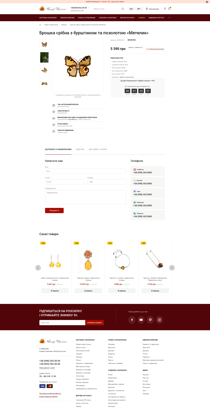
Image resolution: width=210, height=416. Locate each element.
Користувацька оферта (48, 396)
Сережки (111, 344)
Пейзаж (79, 357)
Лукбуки (146, 394)
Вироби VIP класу (127, 18)
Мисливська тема (83, 366)
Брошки (64, 25)
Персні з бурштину (150, 363)
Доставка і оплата (98, 149)
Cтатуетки (112, 394)
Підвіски (111, 354)
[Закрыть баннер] (207, 2)
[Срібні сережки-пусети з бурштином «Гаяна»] (55, 260)
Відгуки (80, 149)
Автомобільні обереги (116, 397)
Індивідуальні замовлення (86, 388)
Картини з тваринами (84, 363)
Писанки (111, 406)
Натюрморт (80, 385)
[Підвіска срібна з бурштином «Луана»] (88, 260)
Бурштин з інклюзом (116, 390)
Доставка (146, 384)
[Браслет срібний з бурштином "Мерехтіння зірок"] (155, 260)
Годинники (112, 378)
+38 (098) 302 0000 (142, 183)
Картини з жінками (83, 369)
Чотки (145, 354)
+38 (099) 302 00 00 (49, 363)
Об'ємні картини (82, 382)
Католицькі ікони (83, 350)
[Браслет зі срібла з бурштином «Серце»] (122, 260)
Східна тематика (82, 379)
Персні (110, 360)
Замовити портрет (156, 18)
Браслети (111, 347)
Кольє (110, 357)
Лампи (78, 406)
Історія (145, 381)
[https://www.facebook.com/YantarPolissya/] (131, 320)
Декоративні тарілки (116, 384)
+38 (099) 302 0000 (142, 172)
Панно (78, 360)
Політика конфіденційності (50, 393)
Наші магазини (154, 9)
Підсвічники (113, 403)
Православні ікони (83, 344)
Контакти (146, 387)
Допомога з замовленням (58, 149)
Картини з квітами (83, 373)
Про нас (146, 378)
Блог (144, 390)
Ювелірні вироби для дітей (153, 360)
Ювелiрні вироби (67, 18)
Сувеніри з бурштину (107, 18)
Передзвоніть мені (77, 10)
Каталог (146, 375)
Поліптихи (80, 376)
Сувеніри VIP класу (83, 400)
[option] (44, 44)
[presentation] (38, 268)
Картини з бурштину (48, 18)
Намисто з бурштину (151, 344)
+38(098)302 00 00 (79, 7)
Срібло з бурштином (86, 18)
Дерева (111, 381)
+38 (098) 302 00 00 (49, 360)
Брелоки (111, 387)
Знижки (141, 18)
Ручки (110, 375)
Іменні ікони (81, 347)
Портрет (79, 354)
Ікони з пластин (82, 403)
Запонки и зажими (115, 363)
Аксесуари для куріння (117, 400)
